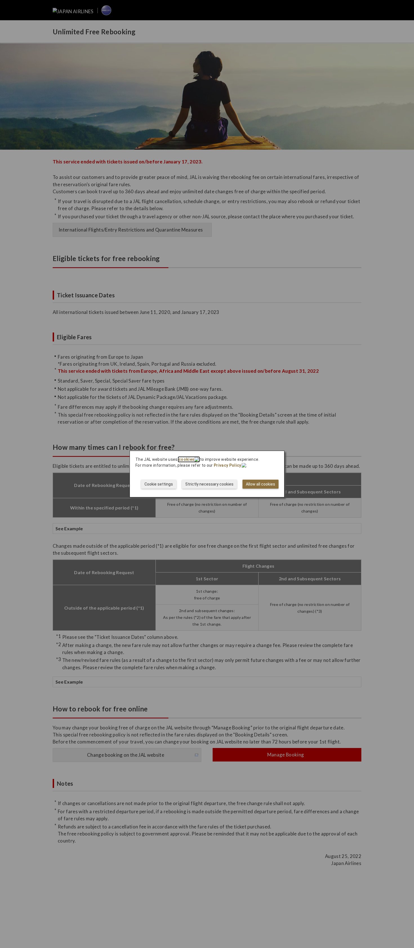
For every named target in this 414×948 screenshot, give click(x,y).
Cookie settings (158, 484)
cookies (186, 459)
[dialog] (207, 474)
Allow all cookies (260, 484)
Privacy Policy (227, 465)
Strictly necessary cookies (209, 484)
